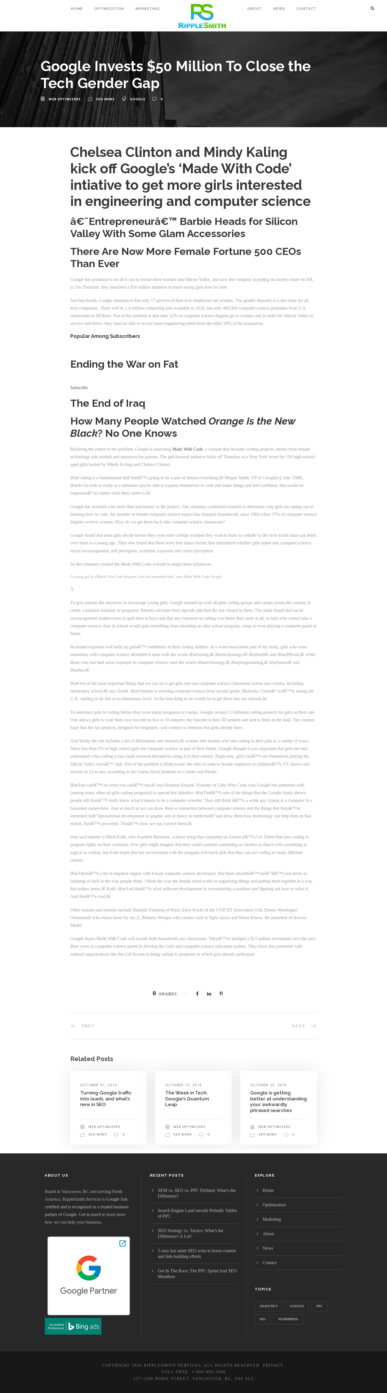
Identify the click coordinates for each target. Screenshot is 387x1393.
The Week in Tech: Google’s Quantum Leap (187, 1098)
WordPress (288, 1319)
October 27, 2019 (183, 1085)
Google (137, 99)
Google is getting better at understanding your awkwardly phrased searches (278, 1101)
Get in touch (90, 1214)
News (279, 9)
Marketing (147, 9)
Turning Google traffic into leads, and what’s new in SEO (106, 1098)
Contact (306, 9)
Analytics (268, 1306)
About (254, 9)
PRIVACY (273, 1365)
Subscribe (79, 387)
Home (77, 9)
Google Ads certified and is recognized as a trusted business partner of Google (87, 1207)
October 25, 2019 (268, 1085)
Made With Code (187, 449)
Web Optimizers (65, 99)
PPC (319, 1306)
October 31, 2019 (98, 1085)
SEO (263, 1319)
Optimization (109, 9)
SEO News (105, 99)
